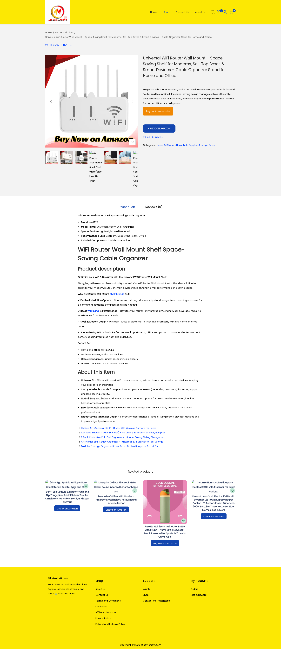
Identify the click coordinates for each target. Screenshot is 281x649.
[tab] (127, 207)
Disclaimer (101, 606)
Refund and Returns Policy (110, 624)
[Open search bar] (213, 12)
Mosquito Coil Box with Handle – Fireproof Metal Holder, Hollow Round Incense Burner (116, 500)
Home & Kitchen (64, 32)
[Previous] (51, 101)
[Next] (132, 101)
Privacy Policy (103, 618)
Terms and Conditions (108, 600)
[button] (153, 137)
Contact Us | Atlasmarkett (158, 600)
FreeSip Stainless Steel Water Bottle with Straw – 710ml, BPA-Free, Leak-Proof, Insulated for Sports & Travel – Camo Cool (165, 531)
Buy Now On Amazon (165, 543)
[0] (219, 12)
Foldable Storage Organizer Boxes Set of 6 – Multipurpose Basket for (119, 446)
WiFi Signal (93, 311)
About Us (100, 589)
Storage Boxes (207, 145)
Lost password (199, 595)
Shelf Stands (117, 294)
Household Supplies (187, 145)
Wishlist (147, 589)
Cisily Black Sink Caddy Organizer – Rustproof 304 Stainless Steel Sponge (122, 441)
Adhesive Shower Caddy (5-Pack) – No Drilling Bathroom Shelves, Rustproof (124, 432)
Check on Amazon (159, 128)
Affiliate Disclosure (105, 612)
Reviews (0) (153, 207)
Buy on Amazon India (158, 111)
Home (48, 32)
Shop (146, 595)
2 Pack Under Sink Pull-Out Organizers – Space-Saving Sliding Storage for (122, 437)
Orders (194, 589)
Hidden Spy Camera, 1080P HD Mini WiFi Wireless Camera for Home (118, 428)
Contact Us (101, 595)
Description (127, 207)
